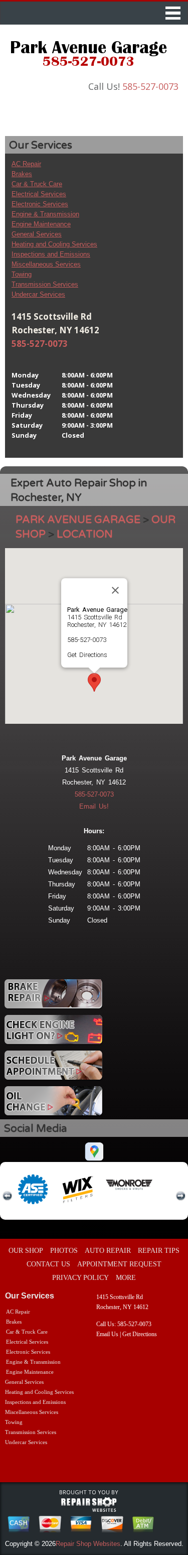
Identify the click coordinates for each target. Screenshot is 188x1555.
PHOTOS (64, 1250)
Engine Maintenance (41, 224)
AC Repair (26, 164)
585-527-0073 (150, 86)
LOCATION (85, 534)
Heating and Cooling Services (54, 244)
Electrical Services (39, 194)
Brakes (22, 174)
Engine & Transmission (45, 214)
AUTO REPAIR (108, 1250)
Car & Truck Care (37, 184)
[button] (94, 682)
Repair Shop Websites (88, 1543)
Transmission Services (45, 284)
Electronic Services (40, 204)
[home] (88, 55)
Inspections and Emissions (51, 254)
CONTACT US (48, 1264)
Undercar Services (38, 294)
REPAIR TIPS (158, 1250)
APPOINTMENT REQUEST (119, 1264)
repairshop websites (89, 1504)
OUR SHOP (26, 1250)
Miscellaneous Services (46, 264)
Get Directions (87, 655)
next (180, 1196)
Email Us (107, 1334)
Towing (22, 274)
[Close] (115, 590)
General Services (37, 234)
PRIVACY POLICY (80, 1277)
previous (8, 1196)
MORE (126, 1277)
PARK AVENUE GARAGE (78, 519)
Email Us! (94, 806)
